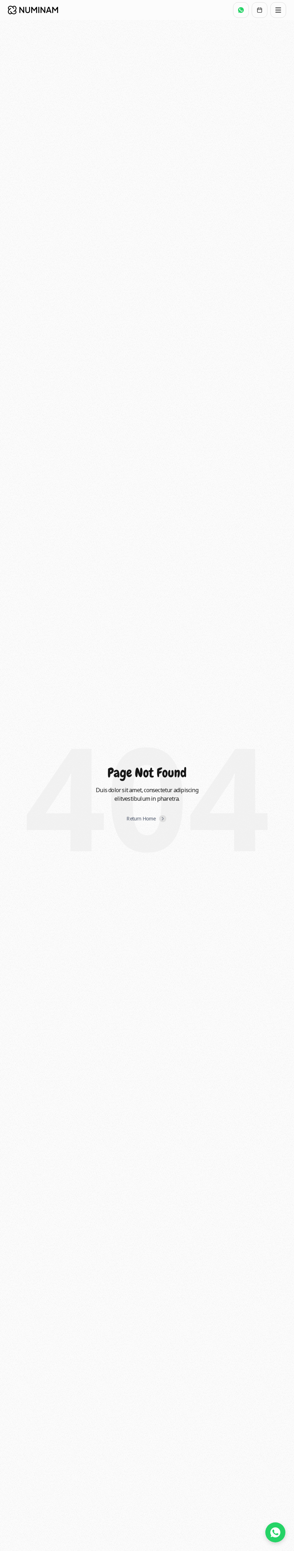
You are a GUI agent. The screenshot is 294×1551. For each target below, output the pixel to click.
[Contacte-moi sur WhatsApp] (275, 1532)
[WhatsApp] (241, 10)
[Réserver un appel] (259, 10)
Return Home (141, 818)
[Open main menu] (278, 10)
